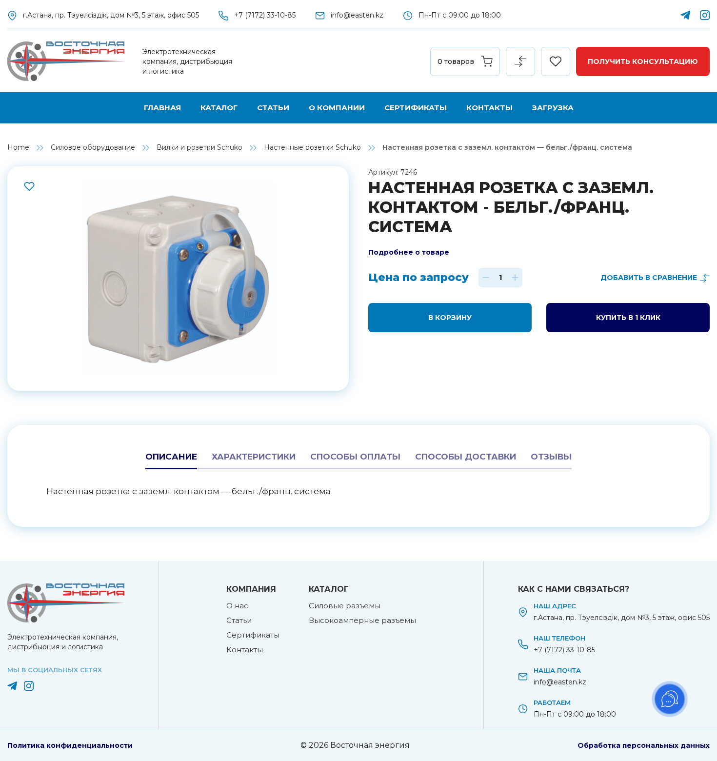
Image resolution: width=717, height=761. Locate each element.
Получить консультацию (643, 61)
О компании (337, 107)
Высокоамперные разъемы (362, 620)
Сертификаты (415, 107)
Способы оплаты (355, 456)
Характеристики (254, 456)
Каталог (219, 107)
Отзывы (551, 456)
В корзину (450, 317)
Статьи (273, 107)
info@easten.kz (357, 15)
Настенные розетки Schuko (312, 147)
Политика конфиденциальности (70, 745)
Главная (162, 107)
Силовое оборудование (93, 147)
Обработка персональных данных (644, 745)
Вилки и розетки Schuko (199, 147)
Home (18, 147)
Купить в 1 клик (628, 317)
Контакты (489, 107)
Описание (171, 456)
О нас (237, 605)
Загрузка (553, 107)
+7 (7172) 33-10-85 (265, 15)
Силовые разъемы (344, 605)
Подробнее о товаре (408, 252)
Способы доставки (465, 456)
